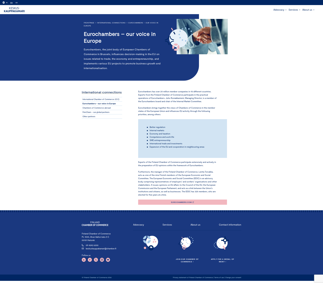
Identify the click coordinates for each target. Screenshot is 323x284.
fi (6, 3)
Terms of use (219, 277)
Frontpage (89, 23)
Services (293, 9)
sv (17, 3)
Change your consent (233, 277)
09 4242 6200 (92, 245)
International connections (111, 23)
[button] (286, 9)
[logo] (14, 9)
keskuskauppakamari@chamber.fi (101, 248)
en (11, 3)
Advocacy (278, 9)
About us (307, 9)
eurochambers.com (181, 202)
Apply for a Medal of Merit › (222, 260)
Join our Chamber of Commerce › (187, 260)
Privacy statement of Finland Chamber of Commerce (193, 277)
